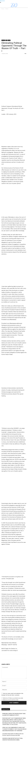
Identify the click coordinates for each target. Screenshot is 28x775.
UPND (9, 40)
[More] (16, 56)
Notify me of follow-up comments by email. (13, 698)
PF (6, 40)
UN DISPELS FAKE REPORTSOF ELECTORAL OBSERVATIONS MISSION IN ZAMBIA (12, 739)
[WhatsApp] (13, 56)
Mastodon (2, 0)
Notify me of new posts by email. (10, 699)
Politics (6, 8)
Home (2, 8)
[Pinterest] (9, 56)
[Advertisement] (14, 25)
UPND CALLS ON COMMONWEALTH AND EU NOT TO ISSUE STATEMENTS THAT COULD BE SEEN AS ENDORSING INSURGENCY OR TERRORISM (14, 729)
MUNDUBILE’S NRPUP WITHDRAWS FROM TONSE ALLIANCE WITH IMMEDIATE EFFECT (14, 714)
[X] (6, 56)
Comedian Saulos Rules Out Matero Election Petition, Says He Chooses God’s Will (13, 734)
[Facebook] (2, 56)
